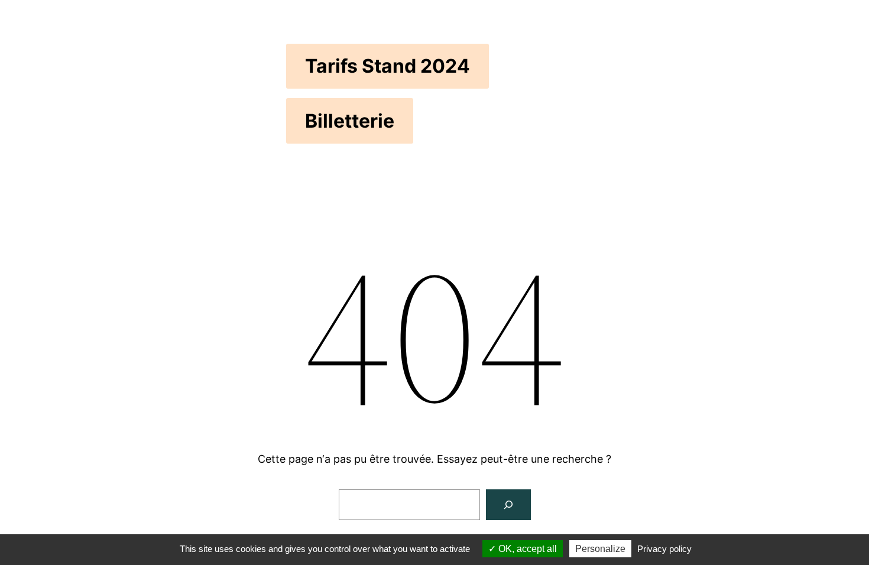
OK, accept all (526, 549)
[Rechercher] (508, 504)
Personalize (600, 549)
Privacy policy (664, 549)
